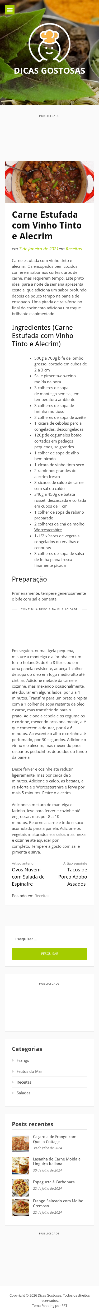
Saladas (23, 1092)
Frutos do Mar (29, 1071)
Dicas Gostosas (49, 70)
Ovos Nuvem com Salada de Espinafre (28, 874)
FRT (64, 1305)
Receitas (74, 249)
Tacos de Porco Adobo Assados (72, 874)
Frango (23, 1060)
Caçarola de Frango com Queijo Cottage (54, 1139)
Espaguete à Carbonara (54, 1182)
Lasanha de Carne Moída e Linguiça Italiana (57, 1162)
